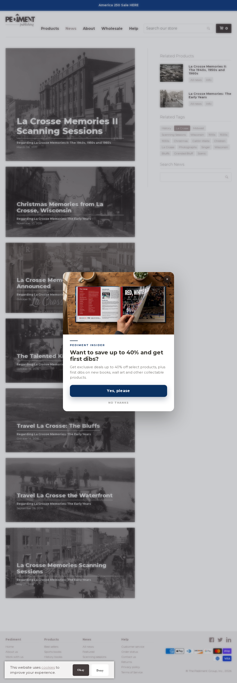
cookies (48, 667)
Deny (100, 670)
